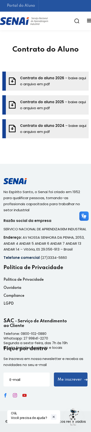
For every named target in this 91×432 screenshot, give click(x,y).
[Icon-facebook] (5, 395)
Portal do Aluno (21, 6)
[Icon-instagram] (15, 395)
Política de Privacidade (24, 280)
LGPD (9, 304)
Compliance (14, 296)
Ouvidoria (12, 288)
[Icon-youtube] (24, 395)
